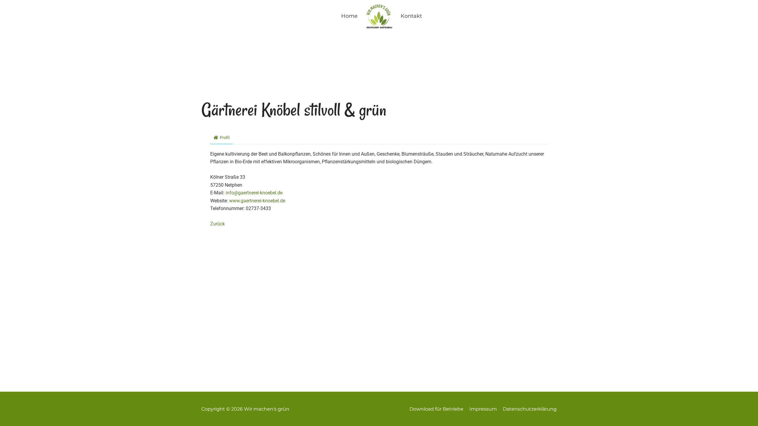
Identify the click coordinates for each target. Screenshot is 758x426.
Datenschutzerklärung (530, 409)
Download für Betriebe (436, 409)
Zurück (217, 224)
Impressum (483, 409)
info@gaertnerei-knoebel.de (254, 193)
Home (349, 16)
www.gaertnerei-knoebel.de (257, 201)
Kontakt (411, 16)
